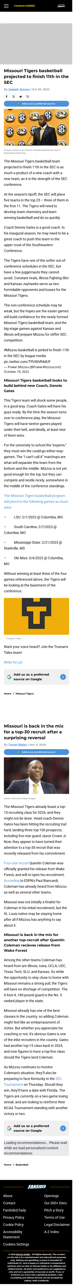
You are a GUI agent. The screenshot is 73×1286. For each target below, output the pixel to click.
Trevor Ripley (17, 744)
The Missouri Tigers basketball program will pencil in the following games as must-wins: (36, 501)
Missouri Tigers (25, 693)
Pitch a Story (54, 1210)
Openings (51, 1196)
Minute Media (23, 1254)
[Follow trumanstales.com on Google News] (63, 677)
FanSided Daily (14, 1210)
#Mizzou (10, 350)
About (7, 1196)
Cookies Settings (16, 1244)
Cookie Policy (13, 1225)
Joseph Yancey (19, 89)
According (11, 881)
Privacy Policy (13, 1217)
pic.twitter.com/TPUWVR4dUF (27, 362)
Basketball (22, 1164)
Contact (9, 1203)
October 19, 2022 (16, 372)
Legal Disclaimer (57, 1225)
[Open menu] (6, 6)
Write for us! (13, 662)
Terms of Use (54, 1217)
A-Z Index (51, 1232)
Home (7, 693)
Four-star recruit (16, 863)
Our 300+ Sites (55, 1203)
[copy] (27, 96)
